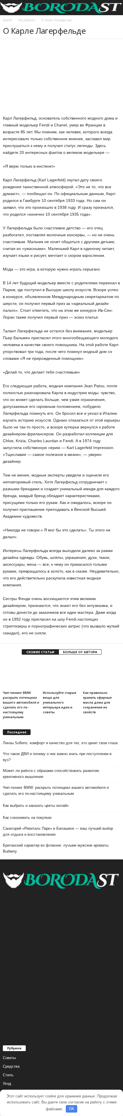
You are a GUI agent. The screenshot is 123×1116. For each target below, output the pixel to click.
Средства (11, 1066)
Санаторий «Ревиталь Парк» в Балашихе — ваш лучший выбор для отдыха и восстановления (58, 831)
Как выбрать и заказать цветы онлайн (35, 805)
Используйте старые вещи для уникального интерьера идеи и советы (59, 702)
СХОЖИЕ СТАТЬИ (40, 652)
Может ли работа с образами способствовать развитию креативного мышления (51, 774)
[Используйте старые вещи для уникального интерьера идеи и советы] (61, 674)
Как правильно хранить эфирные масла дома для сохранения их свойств (97, 702)
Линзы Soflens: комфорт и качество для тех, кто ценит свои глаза (60, 743)
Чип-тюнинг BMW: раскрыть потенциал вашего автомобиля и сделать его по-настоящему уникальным (56, 790)
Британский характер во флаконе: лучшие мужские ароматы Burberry (55, 848)
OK (71, 1109)
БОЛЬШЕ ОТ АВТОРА (80, 652)
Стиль (8, 1075)
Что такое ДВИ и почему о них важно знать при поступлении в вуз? (57, 757)
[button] (114, 7)
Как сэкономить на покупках (27, 817)
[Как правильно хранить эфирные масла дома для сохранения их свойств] (101, 674)
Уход (7, 1083)
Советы (9, 1058)
